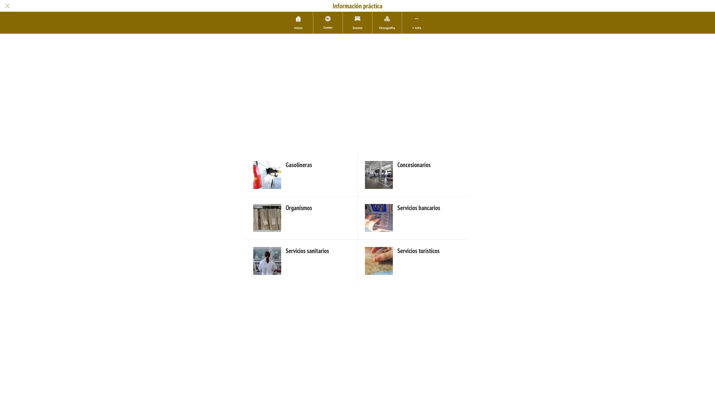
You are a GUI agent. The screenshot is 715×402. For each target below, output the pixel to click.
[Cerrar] (7, 6)
